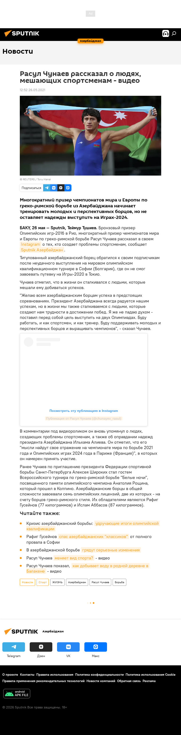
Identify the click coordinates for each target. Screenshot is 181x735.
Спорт (43, 582)
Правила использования (54, 674)
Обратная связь (129, 681)
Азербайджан (77, 582)
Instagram (30, 244)
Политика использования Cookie (151, 674)
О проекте (10, 674)
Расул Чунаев (100, 582)
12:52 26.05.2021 (32, 90)
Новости (27, 582)
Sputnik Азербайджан (42, 250)
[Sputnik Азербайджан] (23, 37)
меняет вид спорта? (74, 558)
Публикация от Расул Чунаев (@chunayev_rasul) (83, 418)
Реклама (149, 681)
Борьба (119, 582)
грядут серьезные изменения (111, 550)
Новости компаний (100, 681)
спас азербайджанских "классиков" (93, 536)
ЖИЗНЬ (57, 582)
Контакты (27, 674)
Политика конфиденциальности (99, 674)
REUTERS (29, 179)
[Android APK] (17, 694)
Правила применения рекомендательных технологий (43, 681)
